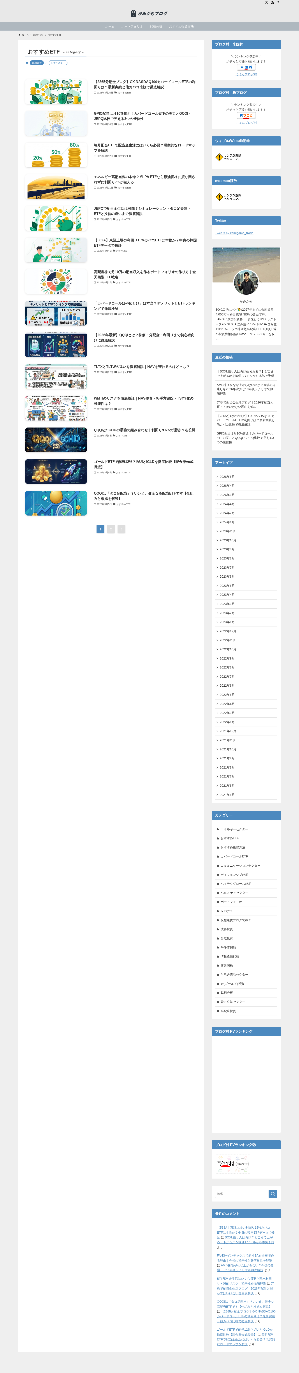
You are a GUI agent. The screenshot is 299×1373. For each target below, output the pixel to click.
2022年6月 (227, 685)
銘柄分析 (37, 62)
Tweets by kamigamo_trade (234, 233)
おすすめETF (230, 838)
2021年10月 (228, 749)
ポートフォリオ (231, 902)
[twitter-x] (266, 2)
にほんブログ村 (246, 74)
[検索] (278, 2)
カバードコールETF (234, 856)
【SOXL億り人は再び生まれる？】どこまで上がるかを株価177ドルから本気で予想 (245, 373)
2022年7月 (227, 676)
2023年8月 (227, 558)
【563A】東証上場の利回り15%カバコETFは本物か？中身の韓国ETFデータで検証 (246, 1232)
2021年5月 (227, 794)
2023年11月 (228, 531)
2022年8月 (227, 667)
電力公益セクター (233, 1002)
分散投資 (227, 938)
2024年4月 (227, 504)
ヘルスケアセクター (234, 893)
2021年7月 (227, 776)
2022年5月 (227, 694)
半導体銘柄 (228, 947)
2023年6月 (227, 576)
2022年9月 (227, 658)
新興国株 (227, 965)
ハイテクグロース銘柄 (236, 883)
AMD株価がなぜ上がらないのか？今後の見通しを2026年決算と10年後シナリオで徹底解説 (246, 389)
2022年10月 (228, 649)
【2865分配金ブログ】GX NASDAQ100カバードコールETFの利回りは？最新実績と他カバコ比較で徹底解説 (246, 420)
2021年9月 (227, 758)
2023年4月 (227, 594)
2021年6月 (227, 785)
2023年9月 (227, 549)
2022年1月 (227, 722)
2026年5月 (227, 476)
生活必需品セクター (234, 974)
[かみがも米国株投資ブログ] (149, 13)
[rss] (272, 2)
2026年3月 (227, 495)
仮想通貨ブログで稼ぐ (236, 920)
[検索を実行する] (273, 1194)
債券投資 (227, 929)
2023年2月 (227, 613)
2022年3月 (227, 713)
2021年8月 (227, 767)
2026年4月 (227, 485)
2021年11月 (228, 740)
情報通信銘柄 (230, 956)
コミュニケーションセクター (240, 865)
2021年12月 (228, 731)
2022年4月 (227, 704)
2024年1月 (227, 522)
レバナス (227, 911)
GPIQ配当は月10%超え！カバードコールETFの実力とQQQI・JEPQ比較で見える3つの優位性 (245, 438)
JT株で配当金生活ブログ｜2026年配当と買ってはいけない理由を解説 (245, 405)
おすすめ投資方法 (233, 847)
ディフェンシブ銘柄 (234, 874)
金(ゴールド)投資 (232, 983)
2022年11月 (228, 640)
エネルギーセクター (234, 829)
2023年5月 (227, 585)
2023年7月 (227, 567)
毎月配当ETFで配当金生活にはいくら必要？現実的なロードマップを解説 (246, 1339)
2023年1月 (227, 622)
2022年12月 (228, 631)
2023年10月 (228, 540)
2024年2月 (227, 513)
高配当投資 (228, 1011)
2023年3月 (227, 604)
